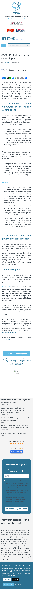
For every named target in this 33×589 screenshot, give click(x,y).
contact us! (6, 340)
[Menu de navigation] (3, 45)
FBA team (7, 62)
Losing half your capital (9, 403)
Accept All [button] (7, 579)
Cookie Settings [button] (8, 584)
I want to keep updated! (16, 509)
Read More (18, 584)
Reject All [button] (15, 579)
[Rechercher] (28, 45)
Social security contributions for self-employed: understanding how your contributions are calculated (13, 410)
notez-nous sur (15, 452)
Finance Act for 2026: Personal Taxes (13, 433)
